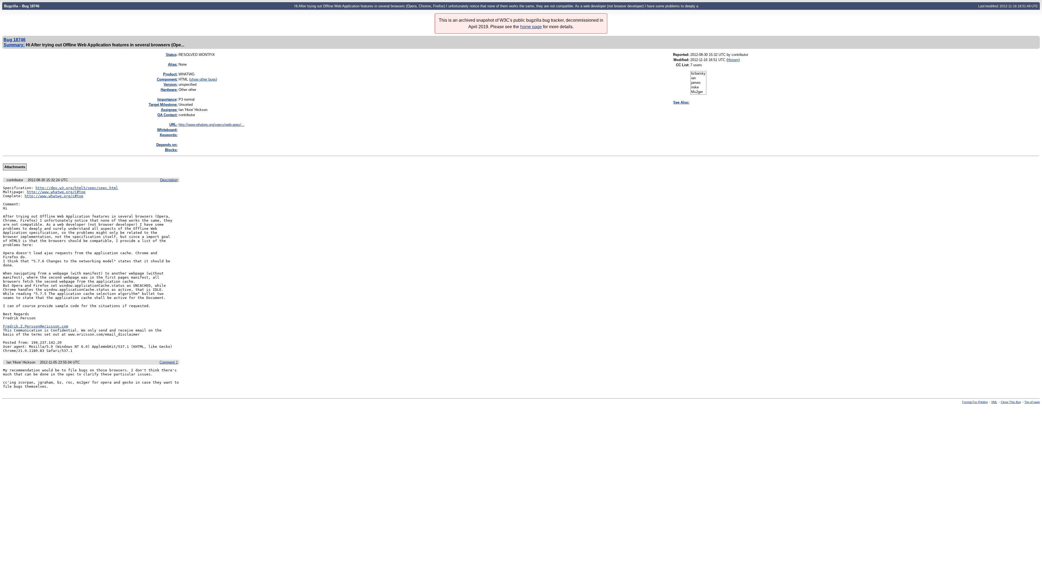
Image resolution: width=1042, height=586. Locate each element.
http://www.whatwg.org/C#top (56, 192)
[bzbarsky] (698, 73)
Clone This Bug (1011, 402)
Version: (170, 84)
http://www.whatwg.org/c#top (54, 196)
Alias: (172, 64)
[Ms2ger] (698, 92)
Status (171, 55)
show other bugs (203, 79)
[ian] (698, 78)
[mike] (698, 87)
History (733, 60)
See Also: (681, 102)
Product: (170, 74)
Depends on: (166, 145)
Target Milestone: (163, 105)
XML (994, 402)
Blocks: (171, 150)
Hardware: (169, 90)
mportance (166, 99)
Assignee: (169, 110)
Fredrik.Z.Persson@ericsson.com (35, 326)
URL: (173, 125)
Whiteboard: (167, 130)
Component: (167, 79)
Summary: (14, 44)
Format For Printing (975, 402)
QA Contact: (167, 115)
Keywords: (168, 135)
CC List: (682, 65)
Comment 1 (169, 362)
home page (531, 26)
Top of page (1032, 402)
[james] (698, 83)
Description (169, 180)
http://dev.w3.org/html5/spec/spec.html (77, 188)
